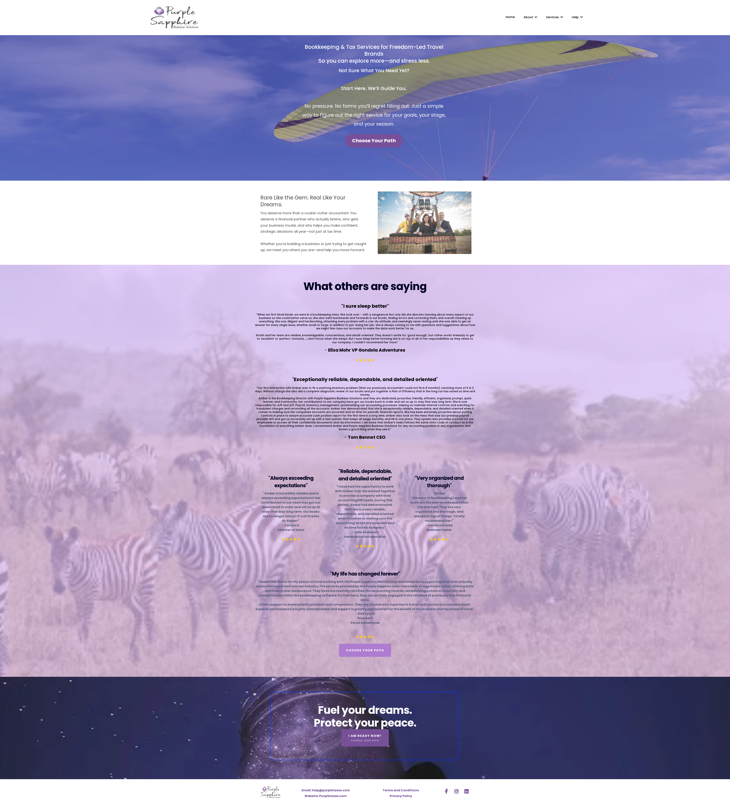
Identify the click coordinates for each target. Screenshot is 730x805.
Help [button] (575, 17)
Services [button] (553, 17)
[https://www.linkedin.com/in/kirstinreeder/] (467, 790)
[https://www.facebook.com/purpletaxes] (447, 790)
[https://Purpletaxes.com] (175, 17)
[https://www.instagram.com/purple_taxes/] (457, 790)
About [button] (529, 17)
